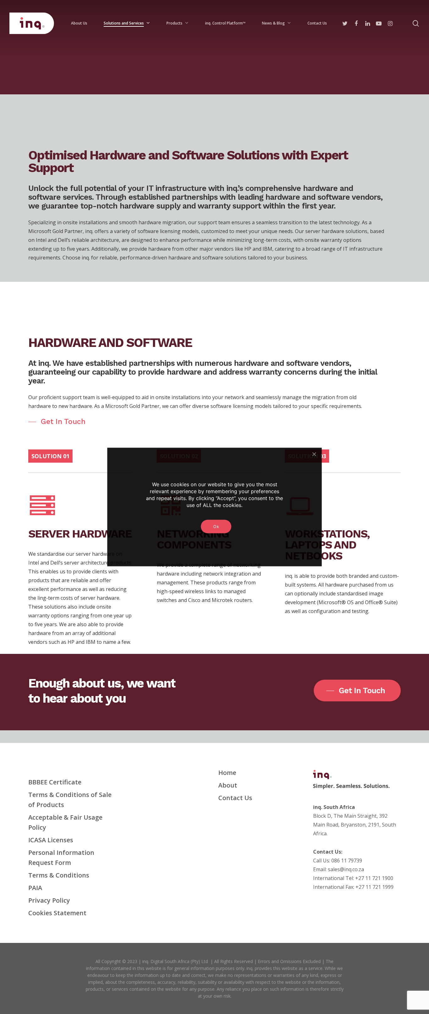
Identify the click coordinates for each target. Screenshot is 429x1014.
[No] (314, 454)
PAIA (35, 887)
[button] (56, 421)
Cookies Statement (57, 913)
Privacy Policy (49, 900)
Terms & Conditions (58, 875)
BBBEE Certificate (54, 782)
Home (227, 772)
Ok (216, 526)
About (227, 785)
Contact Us (235, 798)
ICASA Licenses (50, 840)
